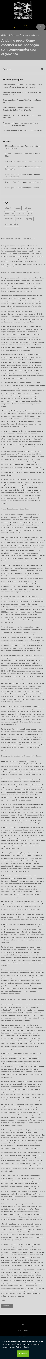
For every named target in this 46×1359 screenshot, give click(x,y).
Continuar (23, 1354)
